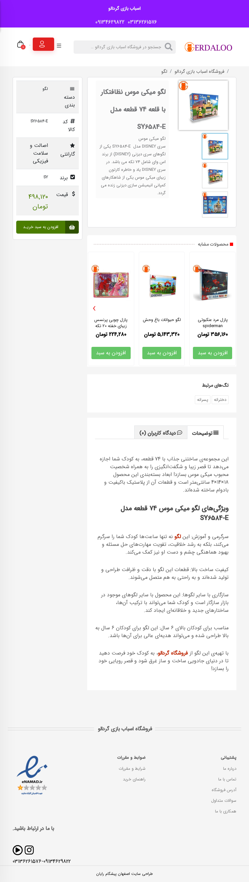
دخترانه (220, 399)
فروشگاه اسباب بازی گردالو (199, 71)
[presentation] (94, 308)
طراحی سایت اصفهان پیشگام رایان (124, 874)
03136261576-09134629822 (42, 861)
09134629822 (108, 22)
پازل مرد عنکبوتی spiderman (213, 322)
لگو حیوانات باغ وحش (162, 319)
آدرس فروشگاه (224, 790)
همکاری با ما (225, 811)
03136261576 (140, 22)
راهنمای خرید (134, 779)
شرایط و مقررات (132, 768)
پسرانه (202, 399)
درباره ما (229, 768)
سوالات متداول (223, 800)
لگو (164, 71)
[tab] (205, 432)
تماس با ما (227, 779)
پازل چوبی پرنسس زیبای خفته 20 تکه (110, 322)
